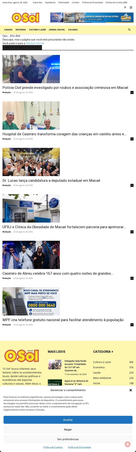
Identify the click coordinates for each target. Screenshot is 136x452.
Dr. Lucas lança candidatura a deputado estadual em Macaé (51, 180)
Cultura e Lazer (37, 29)
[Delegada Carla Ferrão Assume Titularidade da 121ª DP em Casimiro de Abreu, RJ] (55, 364)
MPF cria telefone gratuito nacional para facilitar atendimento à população (63, 320)
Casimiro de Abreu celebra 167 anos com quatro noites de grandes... (58, 273)
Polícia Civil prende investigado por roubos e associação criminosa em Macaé (65, 87)
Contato (75, 2)
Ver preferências (68, 439)
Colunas (73, 29)
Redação (6, 92)
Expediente (50, 2)
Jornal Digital (57, 29)
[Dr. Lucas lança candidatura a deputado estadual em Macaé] (68, 162)
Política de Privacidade (79, 447)
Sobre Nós (37, 2)
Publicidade (63, 2)
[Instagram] (131, 7)
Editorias (21, 29)
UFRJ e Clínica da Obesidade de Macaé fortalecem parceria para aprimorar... (64, 227)
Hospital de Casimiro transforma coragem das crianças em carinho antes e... (64, 134)
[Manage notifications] (128, 444)
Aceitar (68, 419)
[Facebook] (125, 7)
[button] (130, 390)
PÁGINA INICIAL (35, 43)
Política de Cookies (53, 447)
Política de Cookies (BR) (116, 2)
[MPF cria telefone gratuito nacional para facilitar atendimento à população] (68, 301)
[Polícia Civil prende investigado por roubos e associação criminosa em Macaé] (68, 69)
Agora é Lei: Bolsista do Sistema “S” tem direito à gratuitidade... (76, 384)
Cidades (8, 29)
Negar (68, 429)
